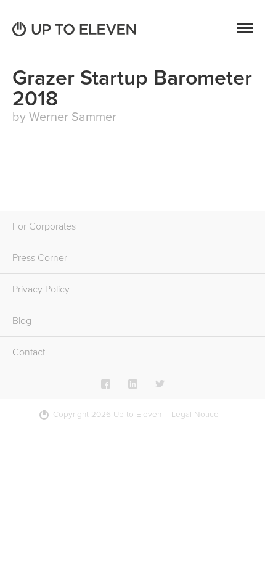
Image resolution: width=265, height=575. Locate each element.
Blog (21, 321)
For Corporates (44, 226)
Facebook (105, 383)
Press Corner (39, 258)
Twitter (160, 383)
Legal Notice (195, 415)
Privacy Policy (41, 289)
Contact (28, 352)
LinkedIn (132, 383)
